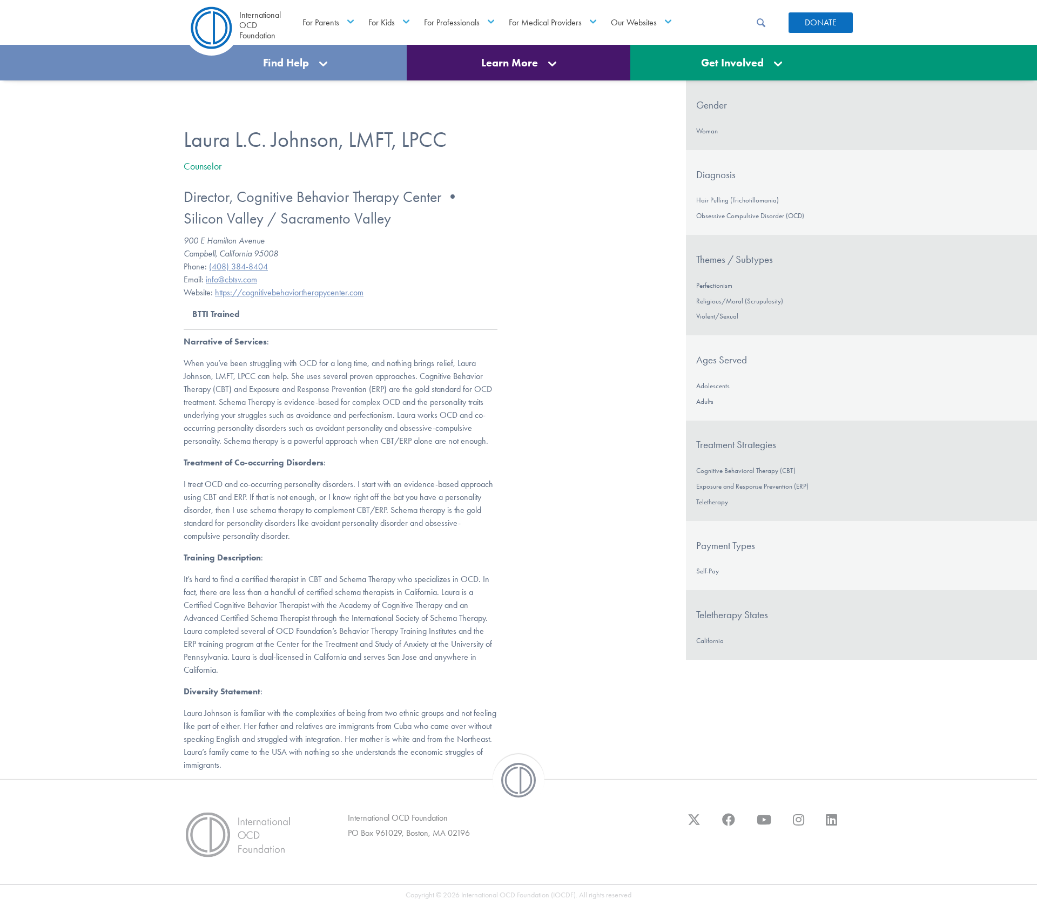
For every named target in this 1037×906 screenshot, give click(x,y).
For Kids (381, 22)
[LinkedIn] (831, 825)
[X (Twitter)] (694, 825)
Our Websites (634, 22)
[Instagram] (798, 825)
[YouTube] (764, 825)
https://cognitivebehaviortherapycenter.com (289, 292)
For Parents (320, 22)
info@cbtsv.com (231, 279)
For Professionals (452, 22)
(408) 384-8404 (238, 266)
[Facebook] (728, 825)
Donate (821, 22)
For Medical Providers (545, 22)
